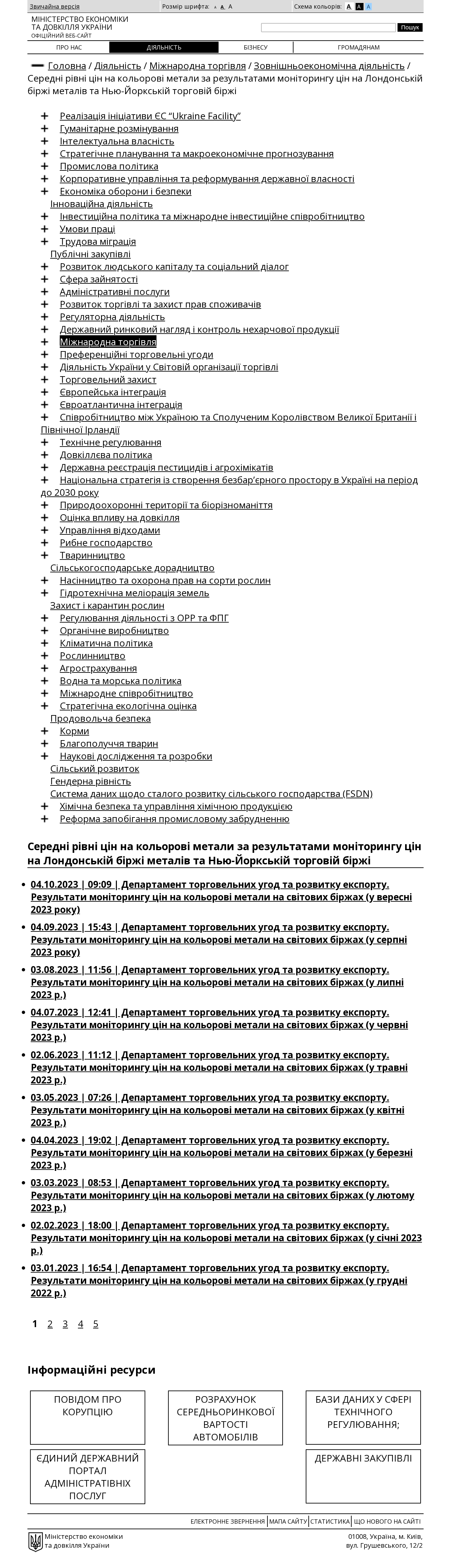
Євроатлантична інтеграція (121, 404)
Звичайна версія (55, 6)
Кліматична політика (106, 642)
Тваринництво (92, 555)
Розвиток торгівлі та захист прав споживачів (160, 304)
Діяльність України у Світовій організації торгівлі (169, 366)
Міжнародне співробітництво (126, 693)
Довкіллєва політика (106, 454)
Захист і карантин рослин (107, 605)
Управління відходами (110, 530)
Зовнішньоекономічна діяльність (329, 65)
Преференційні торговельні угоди (136, 354)
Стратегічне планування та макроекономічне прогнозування (197, 153)
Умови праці (87, 228)
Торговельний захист (108, 379)
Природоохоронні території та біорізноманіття (166, 504)
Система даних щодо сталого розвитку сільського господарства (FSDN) (211, 793)
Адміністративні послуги (115, 291)
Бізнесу (255, 47)
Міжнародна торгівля (197, 65)
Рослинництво (92, 655)
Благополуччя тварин (109, 743)
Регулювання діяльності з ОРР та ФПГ (144, 617)
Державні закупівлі (363, 1458)
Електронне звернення (228, 1521)
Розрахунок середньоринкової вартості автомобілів (226, 1418)
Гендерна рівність (90, 781)
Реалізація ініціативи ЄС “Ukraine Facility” (150, 115)
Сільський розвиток (94, 768)
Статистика (330, 1521)
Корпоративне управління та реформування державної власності (207, 178)
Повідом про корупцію (87, 1405)
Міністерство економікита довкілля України (79, 26)
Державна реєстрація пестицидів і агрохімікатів (166, 467)
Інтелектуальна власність (117, 140)
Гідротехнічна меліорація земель (134, 592)
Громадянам (359, 47)
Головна (67, 65)
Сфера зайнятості (99, 278)
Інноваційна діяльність (101, 203)
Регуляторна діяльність (112, 316)
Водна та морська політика (121, 680)
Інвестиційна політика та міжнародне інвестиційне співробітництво (212, 216)
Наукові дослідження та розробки (136, 755)
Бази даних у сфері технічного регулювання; (363, 1411)
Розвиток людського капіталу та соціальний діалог (174, 266)
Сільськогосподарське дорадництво (132, 567)
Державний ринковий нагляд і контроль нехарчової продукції (199, 329)
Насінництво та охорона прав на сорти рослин (165, 580)
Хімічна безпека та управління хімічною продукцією (176, 806)
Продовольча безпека (100, 718)
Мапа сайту (288, 1521)
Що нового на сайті (387, 1521)
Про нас (69, 47)
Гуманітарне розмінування (119, 128)
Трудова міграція (98, 241)
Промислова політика (109, 166)
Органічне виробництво (114, 630)
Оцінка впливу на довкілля (120, 517)
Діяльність (164, 47)
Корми (74, 730)
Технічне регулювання (110, 442)
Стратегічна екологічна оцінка (128, 705)
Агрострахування (98, 668)
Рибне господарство (106, 542)
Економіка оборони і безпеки (125, 191)
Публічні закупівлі (90, 253)
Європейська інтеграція (113, 391)
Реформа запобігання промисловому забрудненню (175, 818)
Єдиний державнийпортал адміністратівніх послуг (87, 1477)
